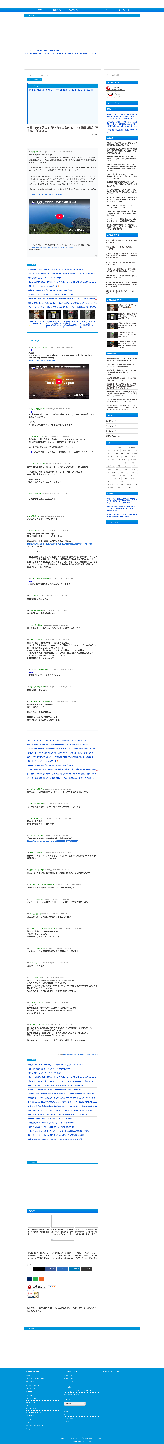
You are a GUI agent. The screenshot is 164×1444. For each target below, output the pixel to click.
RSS (65, 1438)
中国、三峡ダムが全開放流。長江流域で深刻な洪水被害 (121, 241)
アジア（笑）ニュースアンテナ (35, 1402)
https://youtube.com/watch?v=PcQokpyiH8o (45, 194)
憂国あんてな (30, 1405)
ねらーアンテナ (30, 1429)
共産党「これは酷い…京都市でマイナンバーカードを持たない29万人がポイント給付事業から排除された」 (121, 255)
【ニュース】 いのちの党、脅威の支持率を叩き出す (42, 50)
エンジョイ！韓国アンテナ (34, 1409)
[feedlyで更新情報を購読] (35, 1303)
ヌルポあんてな (69, 1399)
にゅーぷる (29, 1419)
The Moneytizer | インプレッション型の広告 (77, 1414)
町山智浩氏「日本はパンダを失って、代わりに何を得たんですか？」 (121, 292)
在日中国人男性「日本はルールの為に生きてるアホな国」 (121, 263)
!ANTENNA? (29, 1415)
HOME (66, 1435)
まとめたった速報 (69, 1405)
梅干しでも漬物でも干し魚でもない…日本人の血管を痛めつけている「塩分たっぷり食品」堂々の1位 (63, 90)
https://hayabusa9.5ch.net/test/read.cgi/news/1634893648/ (80, 1078)
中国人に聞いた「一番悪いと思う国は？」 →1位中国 (121, 248)
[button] (86, 1292)
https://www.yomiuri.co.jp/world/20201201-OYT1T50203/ (52, 865)
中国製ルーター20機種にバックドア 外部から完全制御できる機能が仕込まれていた (121, 270)
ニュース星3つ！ (31, 1439)
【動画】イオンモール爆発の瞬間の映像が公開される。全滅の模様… (121, 276)
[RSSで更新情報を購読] (41, 1303)
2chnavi (28, 1399)
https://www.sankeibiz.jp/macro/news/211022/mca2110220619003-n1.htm (60, 567)
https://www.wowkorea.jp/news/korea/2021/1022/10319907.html (53, 247)
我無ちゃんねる (30, 1412)
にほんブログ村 (33, 1314)
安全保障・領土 (38, 79)
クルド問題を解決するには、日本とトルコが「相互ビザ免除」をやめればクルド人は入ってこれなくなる (60, 53)
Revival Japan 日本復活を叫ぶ (35, 1436)
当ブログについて (69, 1441)
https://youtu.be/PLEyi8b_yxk (42, 384)
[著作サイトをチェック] (29, 1303)
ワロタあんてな (30, 1425)
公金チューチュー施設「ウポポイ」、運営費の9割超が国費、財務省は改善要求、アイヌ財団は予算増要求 (122, 284)
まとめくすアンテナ (32, 1432)
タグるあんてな (69, 1402)
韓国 (30, 79)
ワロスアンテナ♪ (31, 1422)
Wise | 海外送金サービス (71, 1418)
